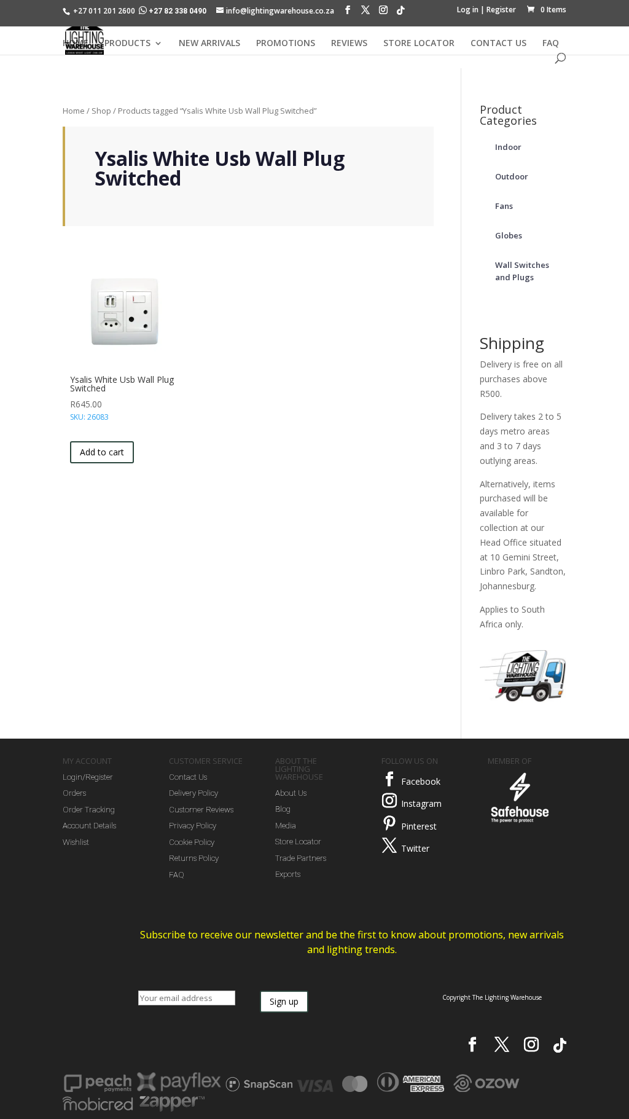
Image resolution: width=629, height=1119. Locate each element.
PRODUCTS (127, 44)
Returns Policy (194, 858)
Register (501, 9)
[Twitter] (389, 845)
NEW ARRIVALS (209, 44)
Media (285, 825)
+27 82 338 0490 (177, 11)
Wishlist (76, 842)
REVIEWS (349, 44)
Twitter (415, 848)
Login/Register (88, 777)
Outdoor (511, 176)
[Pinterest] (389, 823)
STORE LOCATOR (419, 44)
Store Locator (298, 841)
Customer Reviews (201, 809)
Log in (468, 9)
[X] (365, 13)
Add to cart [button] (102, 452)
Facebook (420, 781)
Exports (287, 874)
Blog (283, 809)
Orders (74, 793)
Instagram (421, 803)
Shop (101, 110)
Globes (508, 235)
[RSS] (400, 13)
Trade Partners (300, 858)
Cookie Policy (191, 842)
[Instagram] (383, 13)
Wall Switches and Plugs (522, 271)
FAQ (550, 44)
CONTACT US (498, 44)
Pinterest (419, 826)
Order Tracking (89, 809)
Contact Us (188, 777)
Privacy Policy (192, 825)
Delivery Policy (193, 793)
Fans (504, 205)
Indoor (508, 146)
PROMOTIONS (285, 44)
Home (74, 110)
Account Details (89, 825)
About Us (291, 793)
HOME (75, 44)
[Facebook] (347, 13)
